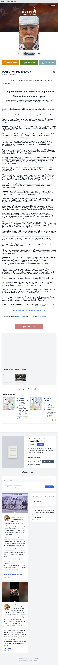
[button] (9, 402)
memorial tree (20, 316)
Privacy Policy (25, 658)
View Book (32, 444)
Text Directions (19, 418)
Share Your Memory (48, 461)
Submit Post (49, 487)
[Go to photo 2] (15, 512)
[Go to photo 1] (14, 512)
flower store (43, 316)
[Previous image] (3, 503)
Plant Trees (25, 417)
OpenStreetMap (30, 660)
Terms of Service (33, 658)
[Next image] (26, 503)
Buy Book (40, 444)
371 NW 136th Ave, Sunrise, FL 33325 (23, 413)
